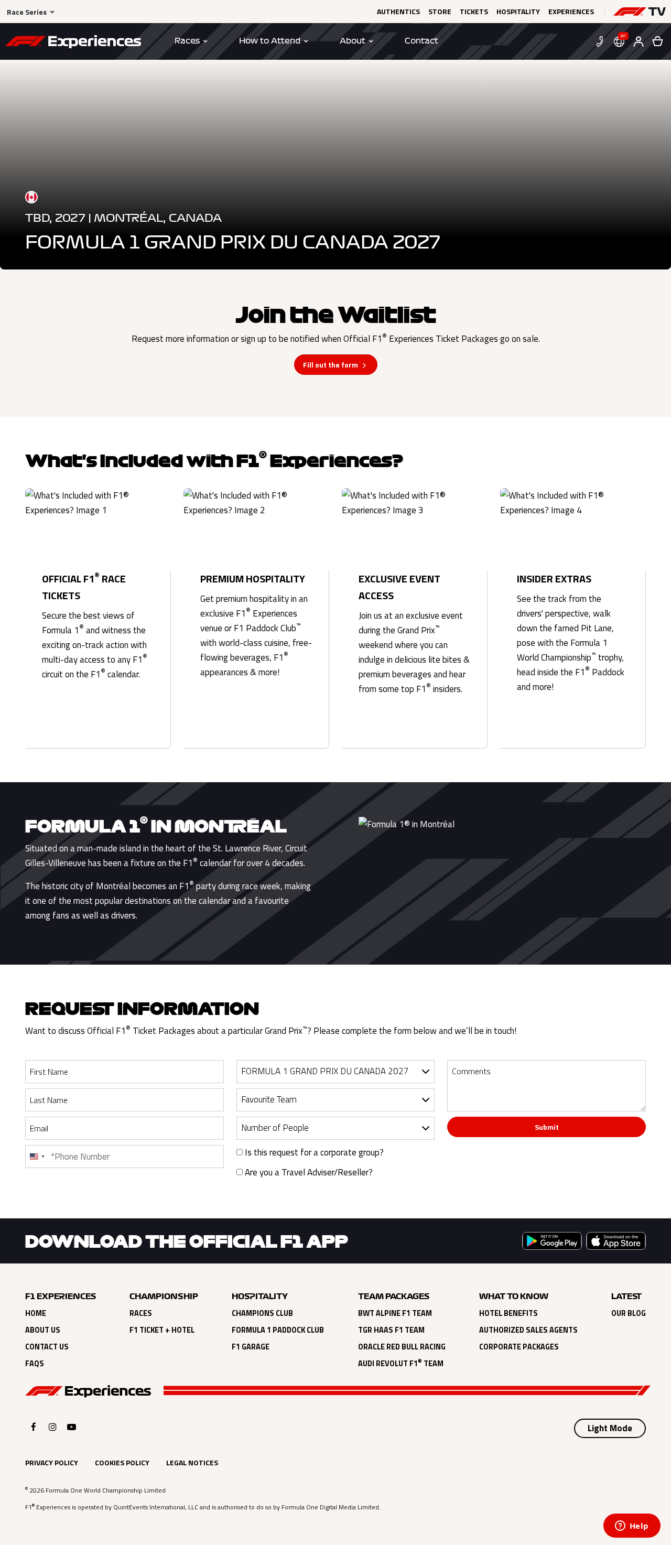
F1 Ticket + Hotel (161, 1330)
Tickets (474, 11)
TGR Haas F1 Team (391, 1330)
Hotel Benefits (508, 1313)
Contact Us (47, 1347)
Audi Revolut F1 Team (400, 1363)
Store (439, 11)
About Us (42, 1330)
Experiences (571, 11)
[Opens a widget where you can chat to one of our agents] (632, 1527)
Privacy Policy (51, 1462)
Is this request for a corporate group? (313, 1152)
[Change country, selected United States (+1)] (37, 1157)
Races (140, 1313)
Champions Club (262, 1313)
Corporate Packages (519, 1347)
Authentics (398, 11)
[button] (639, 11)
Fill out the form (330, 364)
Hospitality (518, 11)
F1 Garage (250, 1347)
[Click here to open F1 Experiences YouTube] (71, 1426)
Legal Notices (192, 1462)
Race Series (27, 11)
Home (35, 1313)
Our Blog (628, 1313)
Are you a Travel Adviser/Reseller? (308, 1172)
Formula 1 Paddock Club (278, 1330)
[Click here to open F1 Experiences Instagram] (53, 1426)
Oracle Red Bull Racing (402, 1347)
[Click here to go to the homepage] (73, 43)
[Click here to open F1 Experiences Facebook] (33, 1426)
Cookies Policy (122, 1462)
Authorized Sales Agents (528, 1330)
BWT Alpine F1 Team (395, 1313)
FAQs (34, 1363)
